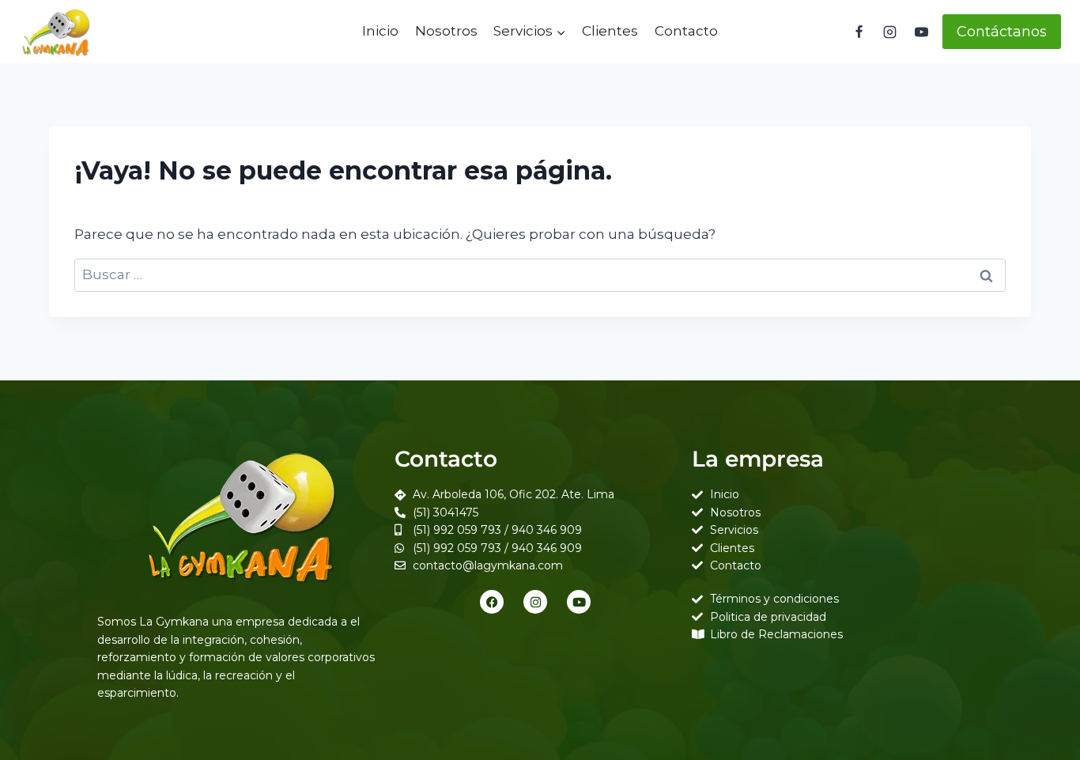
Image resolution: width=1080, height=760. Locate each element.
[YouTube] (921, 31)
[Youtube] (579, 602)
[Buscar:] (540, 274)
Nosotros (446, 31)
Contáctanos (1002, 31)
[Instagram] (890, 31)
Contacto (686, 31)
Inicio (380, 31)
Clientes (610, 31)
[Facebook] (859, 31)
